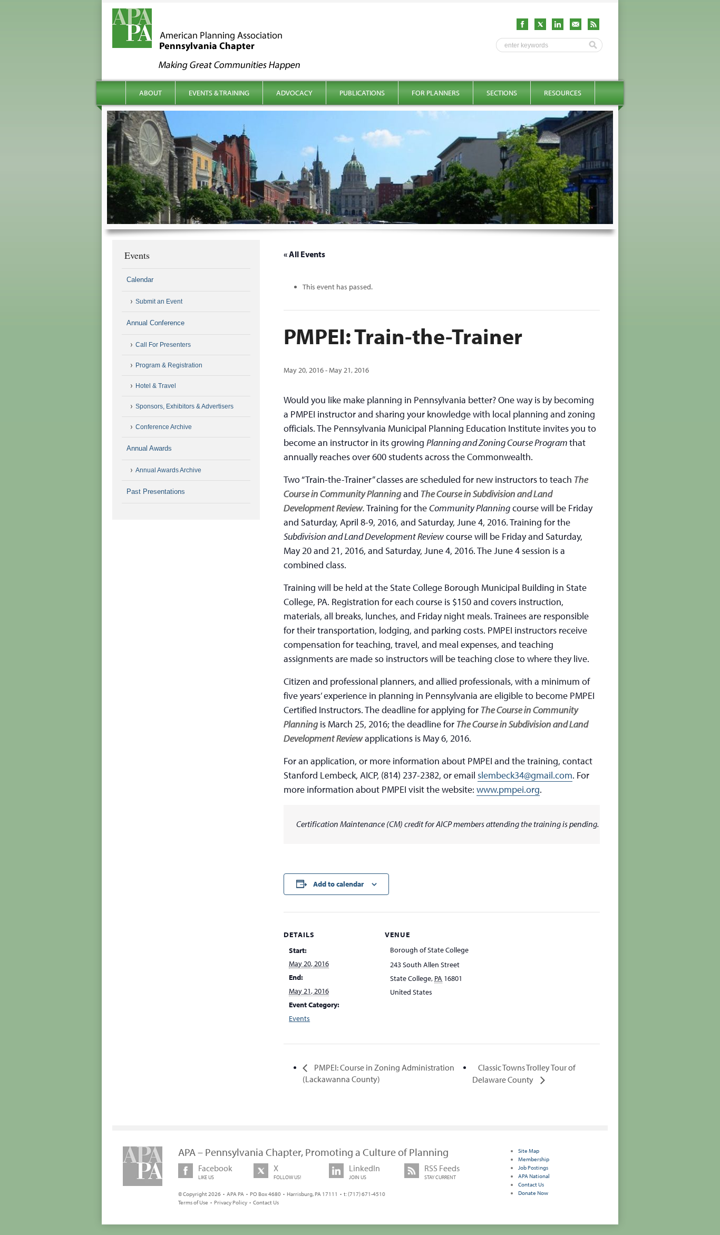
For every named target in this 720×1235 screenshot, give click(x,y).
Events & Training (219, 93)
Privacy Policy (230, 1202)
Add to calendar (338, 884)
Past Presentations (156, 491)
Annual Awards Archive (168, 470)
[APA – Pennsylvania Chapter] (215, 67)
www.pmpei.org (508, 789)
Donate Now (533, 1193)
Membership (533, 1159)
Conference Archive (163, 427)
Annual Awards (149, 448)
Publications (362, 93)
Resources (562, 93)
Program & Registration (168, 365)
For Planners (436, 93)
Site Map (528, 1150)
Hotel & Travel (155, 386)
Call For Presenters (163, 344)
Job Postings (533, 1167)
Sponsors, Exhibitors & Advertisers (184, 406)
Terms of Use (193, 1202)
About (150, 93)
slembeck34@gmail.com (525, 775)
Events (299, 1018)
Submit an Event (158, 301)
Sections (502, 93)
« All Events (304, 254)
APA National (534, 1176)
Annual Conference (155, 323)
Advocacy (294, 93)
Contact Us (266, 1202)
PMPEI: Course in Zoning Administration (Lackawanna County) (378, 1073)
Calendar (140, 280)
